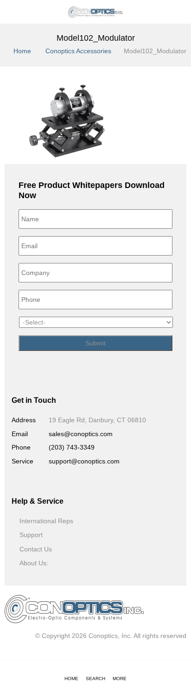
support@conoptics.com (84, 461)
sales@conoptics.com (81, 434)
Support (31, 534)
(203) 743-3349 (72, 447)
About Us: (33, 563)
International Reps (46, 521)
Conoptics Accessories (78, 51)
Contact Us (35, 549)
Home (22, 51)
